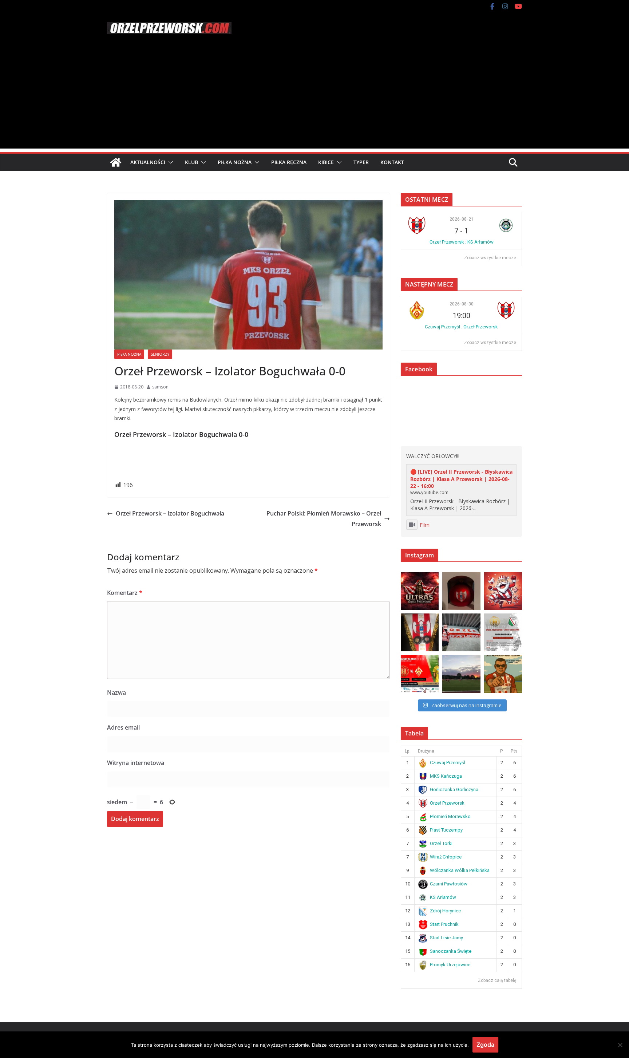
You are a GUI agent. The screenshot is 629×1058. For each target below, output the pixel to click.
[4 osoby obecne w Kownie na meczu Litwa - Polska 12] (461, 632)
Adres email (123, 727)
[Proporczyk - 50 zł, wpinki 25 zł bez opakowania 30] (420, 632)
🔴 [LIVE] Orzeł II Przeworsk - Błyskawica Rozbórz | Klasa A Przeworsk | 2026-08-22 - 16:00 (461, 478)
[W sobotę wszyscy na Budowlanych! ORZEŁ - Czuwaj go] (420, 674)
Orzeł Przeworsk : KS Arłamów (462, 242)
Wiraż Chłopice (446, 857)
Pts (514, 751)
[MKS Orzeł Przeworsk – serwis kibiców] (115, 162)
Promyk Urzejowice (450, 964)
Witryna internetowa (135, 763)
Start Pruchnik (444, 924)
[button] (169, 162)
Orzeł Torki (441, 843)
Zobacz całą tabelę (497, 980)
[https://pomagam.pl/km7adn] (503, 591)
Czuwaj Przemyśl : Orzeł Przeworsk (461, 326)
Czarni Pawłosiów (448, 884)
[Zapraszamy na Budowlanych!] (503, 674)
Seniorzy (160, 354)
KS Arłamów (443, 897)
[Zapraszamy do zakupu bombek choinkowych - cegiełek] (461, 591)
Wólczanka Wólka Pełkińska (460, 870)
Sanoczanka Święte (450, 951)
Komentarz (124, 593)
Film (425, 524)
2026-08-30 (462, 304)
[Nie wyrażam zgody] (620, 1045)
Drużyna (426, 751)
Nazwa (116, 692)
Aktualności (147, 162)
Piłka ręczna (288, 162)
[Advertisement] (314, 98)
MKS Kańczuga (446, 776)
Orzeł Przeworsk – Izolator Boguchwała (170, 513)
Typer (361, 162)
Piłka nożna (235, 162)
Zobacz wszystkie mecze (490, 257)
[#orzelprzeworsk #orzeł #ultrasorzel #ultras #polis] (420, 591)
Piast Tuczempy (446, 830)
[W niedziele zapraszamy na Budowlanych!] (503, 632)
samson (160, 387)
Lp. (408, 751)
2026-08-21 (462, 219)
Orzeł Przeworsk (447, 803)
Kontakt (392, 162)
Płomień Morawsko (450, 816)
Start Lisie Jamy (446, 937)
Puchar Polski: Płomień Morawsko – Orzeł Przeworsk (323, 518)
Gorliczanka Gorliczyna (454, 789)
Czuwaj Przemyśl (447, 762)
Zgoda (485, 1044)
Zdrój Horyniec (445, 910)
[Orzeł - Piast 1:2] (461, 674)
